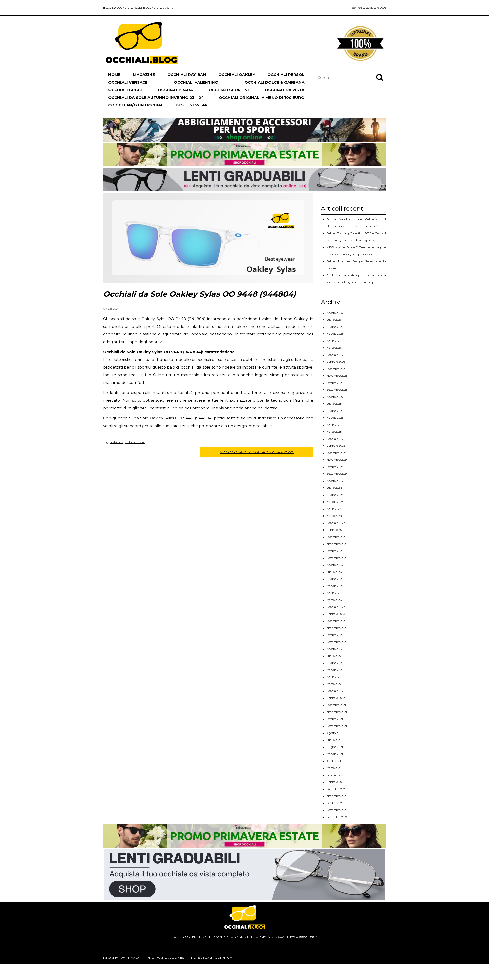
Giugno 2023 (335, 579)
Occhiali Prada (175, 89)
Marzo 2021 (334, 768)
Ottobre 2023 (335, 551)
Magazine (144, 74)
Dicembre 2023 (336, 537)
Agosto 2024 (335, 481)
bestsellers (116, 442)
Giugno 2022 (335, 663)
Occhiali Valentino (196, 82)
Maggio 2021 (335, 754)
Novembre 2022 (337, 628)
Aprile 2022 (334, 677)
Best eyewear (192, 105)
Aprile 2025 (334, 425)
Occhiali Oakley (236, 74)
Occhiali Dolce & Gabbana (274, 82)
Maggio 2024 (335, 502)
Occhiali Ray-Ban (186, 74)
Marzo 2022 (334, 684)
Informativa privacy (121, 957)
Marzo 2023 (334, 600)
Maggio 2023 (335, 586)
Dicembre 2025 (336, 369)
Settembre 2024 (337, 474)
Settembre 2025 (337, 389)
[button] (380, 77)
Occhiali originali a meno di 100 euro (261, 97)
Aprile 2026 (334, 341)
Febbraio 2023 (336, 607)
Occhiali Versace (128, 82)
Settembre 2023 (337, 558)
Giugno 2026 (335, 327)
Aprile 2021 (334, 761)
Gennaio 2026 (336, 361)
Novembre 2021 (337, 712)
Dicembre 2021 (336, 705)
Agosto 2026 (335, 313)
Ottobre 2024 (335, 467)
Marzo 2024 (334, 516)
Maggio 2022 (335, 670)
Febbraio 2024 (336, 523)
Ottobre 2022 (335, 635)
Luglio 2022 (334, 656)
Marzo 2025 (334, 431)
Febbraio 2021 (336, 775)
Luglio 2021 (334, 740)
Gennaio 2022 (336, 698)
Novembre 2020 (337, 796)
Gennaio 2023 (336, 614)
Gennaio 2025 (336, 445)
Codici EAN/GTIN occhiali (136, 105)
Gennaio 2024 (336, 530)
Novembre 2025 (337, 375)
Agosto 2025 (335, 397)
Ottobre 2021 (335, 719)
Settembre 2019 (337, 817)
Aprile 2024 (334, 509)
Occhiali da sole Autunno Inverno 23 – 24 (156, 97)
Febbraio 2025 (336, 439)
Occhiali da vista (284, 89)
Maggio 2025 (335, 417)
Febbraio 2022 (336, 691)
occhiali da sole (135, 442)
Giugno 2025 (335, 411)
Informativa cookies (165, 957)
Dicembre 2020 (336, 789)
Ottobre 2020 (335, 803)
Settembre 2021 (337, 726)
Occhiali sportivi (229, 89)
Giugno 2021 (335, 747)
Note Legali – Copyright (212, 957)
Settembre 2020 (337, 810)
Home (114, 74)
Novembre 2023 (337, 544)
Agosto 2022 (335, 649)
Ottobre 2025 (335, 383)
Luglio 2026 (334, 319)
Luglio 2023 (334, 572)
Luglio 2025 (334, 403)
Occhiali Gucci (125, 89)
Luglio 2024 (334, 488)
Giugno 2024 (335, 495)
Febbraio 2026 (336, 355)
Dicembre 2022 (336, 621)
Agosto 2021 (334, 733)
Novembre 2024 (337, 459)
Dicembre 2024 (337, 453)
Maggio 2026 (335, 333)
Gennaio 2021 (335, 782)
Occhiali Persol (285, 74)
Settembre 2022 (337, 642)
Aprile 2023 (334, 593)
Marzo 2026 (334, 347)
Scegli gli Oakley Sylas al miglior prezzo (257, 452)
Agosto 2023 (335, 565)
